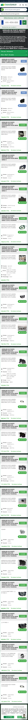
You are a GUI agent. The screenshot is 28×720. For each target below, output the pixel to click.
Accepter (9, 717)
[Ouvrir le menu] (26, 5)
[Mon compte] (20, 5)
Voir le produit (24, 74)
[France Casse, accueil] (8, 5)
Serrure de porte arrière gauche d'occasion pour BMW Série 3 (10, 125)
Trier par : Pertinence (14, 51)
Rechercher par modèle (8, 27)
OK (24, 22)
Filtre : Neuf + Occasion (14, 55)
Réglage (21, 717)
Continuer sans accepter (18, 706)
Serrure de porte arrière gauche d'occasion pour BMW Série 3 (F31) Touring (10, 218)
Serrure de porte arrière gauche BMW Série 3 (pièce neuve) (9, 61)
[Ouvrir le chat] (24, 716)
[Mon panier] (23, 5)
